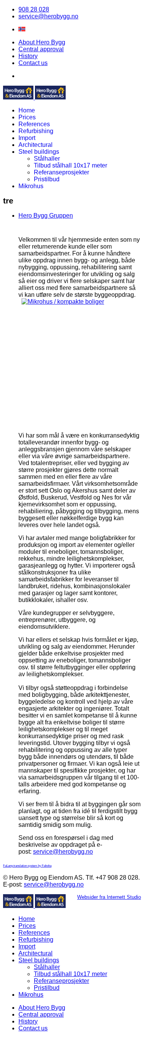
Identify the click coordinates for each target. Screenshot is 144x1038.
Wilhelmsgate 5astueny (81, 413)
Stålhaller (47, 158)
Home (26, 110)
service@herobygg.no (48, 16)
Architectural (35, 145)
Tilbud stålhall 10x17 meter (70, 165)
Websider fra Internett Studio (109, 897)
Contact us (33, 63)
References (34, 124)
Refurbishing (35, 131)
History (28, 56)
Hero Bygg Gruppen (45, 215)
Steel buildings (38, 151)
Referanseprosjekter (61, 172)
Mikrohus (30, 186)
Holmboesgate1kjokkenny (77, 405)
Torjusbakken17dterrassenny (119, 405)
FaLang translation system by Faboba (27, 865)
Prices (27, 117)
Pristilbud (47, 179)
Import (26, 138)
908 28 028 (33, 9)
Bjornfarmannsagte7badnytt (43, 405)
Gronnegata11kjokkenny (60, 405)
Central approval (41, 49)
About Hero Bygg (41, 42)
